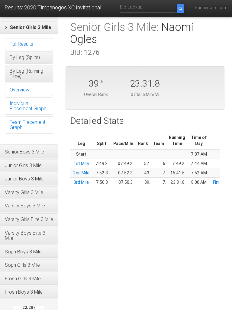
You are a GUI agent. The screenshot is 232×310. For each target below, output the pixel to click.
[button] (29, 27)
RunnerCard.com (211, 7)
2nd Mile (81, 173)
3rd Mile (81, 182)
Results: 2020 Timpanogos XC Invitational (53, 7)
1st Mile (81, 163)
